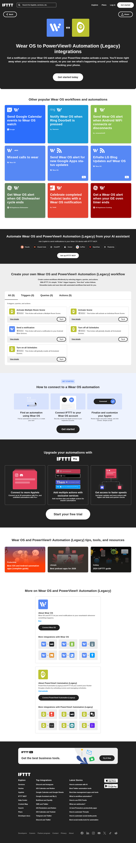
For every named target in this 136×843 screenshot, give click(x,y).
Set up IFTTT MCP (68, 256)
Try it (61, 319)
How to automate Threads (79, 812)
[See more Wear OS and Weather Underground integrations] (47, 644)
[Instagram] (93, 833)
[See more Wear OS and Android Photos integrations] (47, 655)
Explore (94, 5)
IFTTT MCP (22, 796)
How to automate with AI (78, 784)
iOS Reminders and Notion (46, 808)
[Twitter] (104, 833)
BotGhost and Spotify (44, 800)
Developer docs (24, 816)
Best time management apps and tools (83, 792)
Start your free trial (68, 514)
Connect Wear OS (49, 627)
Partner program (44, 833)
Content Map (23, 804)
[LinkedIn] (88, 833)
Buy (39, 621)
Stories (21, 788)
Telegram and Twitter (44, 816)
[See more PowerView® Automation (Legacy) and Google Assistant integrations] (88, 714)
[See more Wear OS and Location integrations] (88, 655)
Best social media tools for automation (83, 820)
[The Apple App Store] (111, 781)
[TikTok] (110, 833)
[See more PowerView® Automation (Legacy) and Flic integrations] (88, 725)
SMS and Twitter (42, 804)
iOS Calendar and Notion (45, 788)
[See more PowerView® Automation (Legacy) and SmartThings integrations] (68, 725)
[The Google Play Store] (111, 786)
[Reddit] (116, 833)
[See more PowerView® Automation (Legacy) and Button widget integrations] (47, 714)
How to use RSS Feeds (78, 800)
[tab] (11, 295)
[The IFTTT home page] (7, 5)
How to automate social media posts (83, 816)
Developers (22, 833)
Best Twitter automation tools (80, 788)
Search (21, 808)
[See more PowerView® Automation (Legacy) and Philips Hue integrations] (47, 725)
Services (21, 784)
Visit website (43, 691)
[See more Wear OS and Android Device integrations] (68, 644)
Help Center (22, 800)
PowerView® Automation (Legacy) (81, 46)
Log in (112, 5)
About (71, 833)
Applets (21, 792)
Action (21, 313)
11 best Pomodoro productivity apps (83, 808)
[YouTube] (99, 833)
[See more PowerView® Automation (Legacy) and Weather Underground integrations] (68, 714)
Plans (104, 5)
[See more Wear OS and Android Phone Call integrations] (68, 655)
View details (14, 319)
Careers (32, 833)
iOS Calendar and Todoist (45, 812)
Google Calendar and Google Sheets (50, 792)
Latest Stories (76, 780)
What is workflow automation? (80, 796)
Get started (125, 5)
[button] (68, 429)
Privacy (64, 833)
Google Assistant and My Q (46, 796)
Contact (55, 833)
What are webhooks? (77, 804)
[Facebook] (82, 833)
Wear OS (26, 46)
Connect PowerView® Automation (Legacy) (58, 698)
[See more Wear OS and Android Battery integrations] (88, 644)
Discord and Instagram (44, 784)
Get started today (68, 77)
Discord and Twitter (43, 820)
